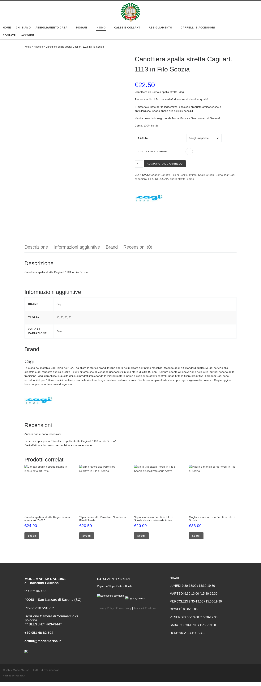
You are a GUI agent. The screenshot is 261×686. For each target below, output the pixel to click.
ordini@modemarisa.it (42, 641)
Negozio (38, 46)
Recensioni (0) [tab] (137, 247)
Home (27, 46)
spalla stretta (178, 178)
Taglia (143, 138)
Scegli (32, 535)
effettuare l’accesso (42, 445)
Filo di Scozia (180, 174)
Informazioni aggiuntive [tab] (76, 247)
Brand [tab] (112, 247)
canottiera (141, 178)
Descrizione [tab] (36, 247)
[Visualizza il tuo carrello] (254, 31)
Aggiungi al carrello (165, 163)
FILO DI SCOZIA (158, 178)
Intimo (193, 174)
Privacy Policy (106, 608)
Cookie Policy (123, 608)
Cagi (232, 174)
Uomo (219, 174)
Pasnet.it (20, 676)
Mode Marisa (21, 670)
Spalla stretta (206, 174)
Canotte (165, 174)
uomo (190, 178)
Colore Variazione (152, 151)
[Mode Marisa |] (130, 11)
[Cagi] (149, 198)
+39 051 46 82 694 (38, 633)
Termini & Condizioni (145, 608)
